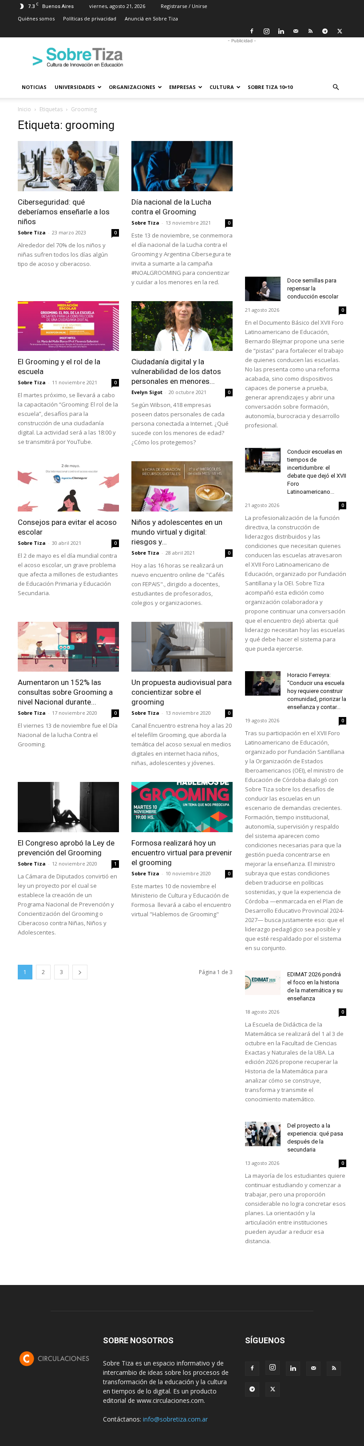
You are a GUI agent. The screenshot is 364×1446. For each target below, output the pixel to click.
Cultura (222, 87)
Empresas (182, 87)
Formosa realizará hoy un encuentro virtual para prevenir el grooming (181, 852)
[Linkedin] (281, 31)
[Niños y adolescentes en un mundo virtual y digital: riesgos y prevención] (182, 486)
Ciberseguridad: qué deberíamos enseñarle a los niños (64, 211)
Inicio (24, 109)
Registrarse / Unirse (184, 6)
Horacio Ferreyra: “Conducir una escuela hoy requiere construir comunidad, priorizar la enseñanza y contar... (316, 691)
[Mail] (295, 31)
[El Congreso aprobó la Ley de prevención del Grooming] (68, 807)
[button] (335, 87)
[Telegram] (325, 31)
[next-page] (79, 972)
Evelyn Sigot (146, 392)
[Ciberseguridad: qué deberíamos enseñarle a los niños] (68, 166)
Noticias (34, 87)
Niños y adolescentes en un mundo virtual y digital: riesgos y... (176, 532)
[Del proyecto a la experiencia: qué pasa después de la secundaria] (263, 1134)
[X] (339, 31)
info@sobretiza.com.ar (175, 1419)
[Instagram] (266, 31)
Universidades (75, 87)
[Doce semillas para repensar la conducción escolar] (263, 289)
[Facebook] (251, 31)
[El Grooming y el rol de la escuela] (68, 326)
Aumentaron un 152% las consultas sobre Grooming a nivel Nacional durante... (65, 692)
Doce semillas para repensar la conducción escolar (312, 288)
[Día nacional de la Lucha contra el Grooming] (182, 166)
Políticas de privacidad (89, 18)
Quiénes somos (36, 18)
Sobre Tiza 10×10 (270, 87)
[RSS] (310, 31)
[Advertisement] (242, 57)
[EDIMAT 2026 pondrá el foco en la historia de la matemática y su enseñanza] (263, 983)
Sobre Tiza (32, 232)
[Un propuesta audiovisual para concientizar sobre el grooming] (182, 647)
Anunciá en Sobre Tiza (151, 18)
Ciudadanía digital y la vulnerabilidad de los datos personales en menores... (176, 371)
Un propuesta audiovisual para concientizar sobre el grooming (181, 692)
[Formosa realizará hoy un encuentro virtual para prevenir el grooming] (182, 807)
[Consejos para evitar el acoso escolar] (68, 486)
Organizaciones (132, 87)
